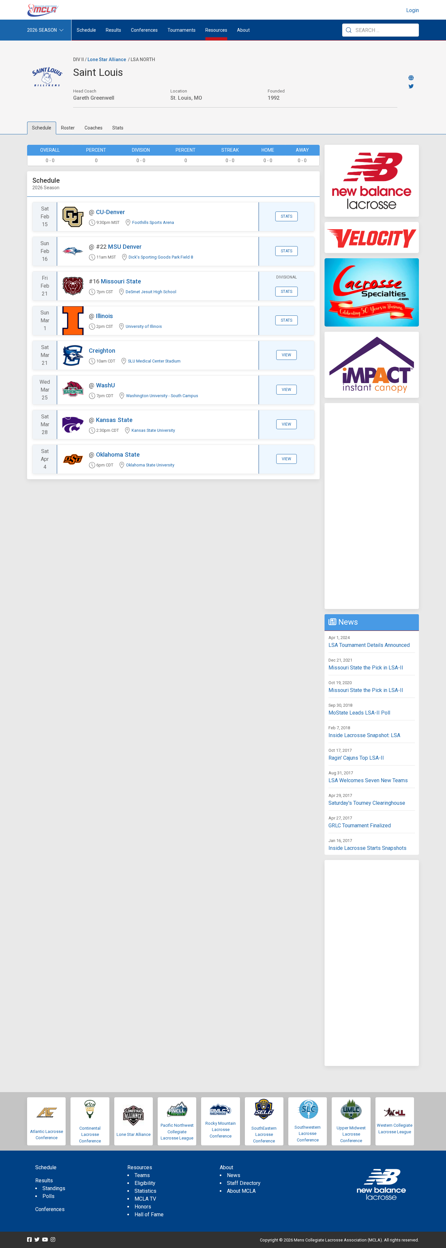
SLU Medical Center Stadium (154, 361)
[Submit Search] (348, 30)
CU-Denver (110, 212)
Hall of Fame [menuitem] (149, 1214)
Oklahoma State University (150, 465)
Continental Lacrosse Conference (90, 1134)
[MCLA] (43, 10)
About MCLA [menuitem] (241, 1191)
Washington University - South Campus (162, 395)
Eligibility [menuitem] (145, 1183)
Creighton (102, 350)
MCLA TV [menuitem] (145, 1199)
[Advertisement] (371, 506)
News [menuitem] (233, 1175)
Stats (117, 127)
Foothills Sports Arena (153, 222)
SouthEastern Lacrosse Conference (264, 1134)
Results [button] (113, 30)
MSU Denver (125, 246)
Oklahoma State (118, 454)
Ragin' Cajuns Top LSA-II (356, 758)
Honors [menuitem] (143, 1207)
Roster (68, 127)
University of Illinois (144, 326)
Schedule (41, 127)
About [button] (243, 30)
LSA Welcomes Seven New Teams (368, 780)
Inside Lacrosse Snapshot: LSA (364, 735)
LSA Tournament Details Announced (369, 645)
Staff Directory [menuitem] (244, 1183)
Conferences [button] (144, 30)
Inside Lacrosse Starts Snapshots (367, 848)
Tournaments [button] (181, 30)
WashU (105, 385)
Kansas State (114, 419)
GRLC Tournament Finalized (359, 825)
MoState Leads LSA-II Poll (359, 713)
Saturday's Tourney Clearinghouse (366, 803)
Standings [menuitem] (53, 1188)
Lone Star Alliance (107, 59)
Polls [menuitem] (48, 1196)
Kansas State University (153, 430)
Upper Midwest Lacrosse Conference (351, 1134)
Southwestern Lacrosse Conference (308, 1133)
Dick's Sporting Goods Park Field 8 (161, 257)
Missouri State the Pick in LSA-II (365, 668)
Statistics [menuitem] (145, 1191)
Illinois (104, 315)
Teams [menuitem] (142, 1175)
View (286, 355)
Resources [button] (216, 30)
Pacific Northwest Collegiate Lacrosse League (177, 1131)
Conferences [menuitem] (50, 1209)
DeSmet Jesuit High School (151, 291)
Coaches (94, 127)
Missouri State (121, 281)
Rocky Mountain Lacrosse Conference (220, 1129)
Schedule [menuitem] (86, 30)
